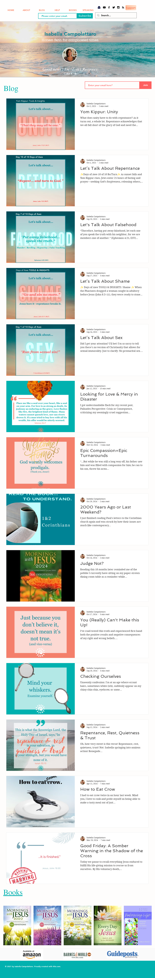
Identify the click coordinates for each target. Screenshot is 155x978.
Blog (11, 88)
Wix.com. (57, 966)
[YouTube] (104, 7)
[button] (17, 925)
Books (13, 892)
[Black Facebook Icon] (109, 7)
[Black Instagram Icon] (118, 7)
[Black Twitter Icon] (113, 7)
